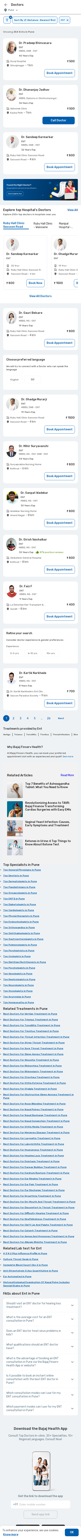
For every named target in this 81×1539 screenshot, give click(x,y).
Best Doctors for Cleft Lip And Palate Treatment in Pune (38, 1224)
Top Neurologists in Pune (18, 985)
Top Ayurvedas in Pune (17, 996)
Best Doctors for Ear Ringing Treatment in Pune (32, 1178)
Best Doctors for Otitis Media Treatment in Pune (33, 1126)
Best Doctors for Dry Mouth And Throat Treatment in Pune (39, 1201)
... (42, 718)
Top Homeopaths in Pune (18, 1002)
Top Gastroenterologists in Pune (23, 939)
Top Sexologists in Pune (17, 973)
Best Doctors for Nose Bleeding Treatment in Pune (34, 1103)
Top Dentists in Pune (16, 875)
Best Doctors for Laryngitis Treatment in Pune (31, 1138)
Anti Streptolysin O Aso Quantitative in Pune (30, 1270)
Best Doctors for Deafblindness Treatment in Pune (34, 1219)
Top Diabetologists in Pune (19, 904)
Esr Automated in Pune (17, 1276)
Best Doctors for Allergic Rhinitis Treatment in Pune (35, 1242)
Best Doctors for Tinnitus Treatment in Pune (31, 1031)
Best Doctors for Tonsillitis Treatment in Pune (31, 1025)
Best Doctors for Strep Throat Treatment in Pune (34, 1042)
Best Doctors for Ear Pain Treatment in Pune (30, 1184)
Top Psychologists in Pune (19, 967)
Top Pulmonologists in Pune (20, 944)
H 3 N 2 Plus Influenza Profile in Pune (25, 1253)
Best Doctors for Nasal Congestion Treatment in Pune (36, 1121)
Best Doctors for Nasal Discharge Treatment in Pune (35, 1115)
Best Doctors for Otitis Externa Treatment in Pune (34, 1083)
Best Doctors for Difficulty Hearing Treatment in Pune (36, 1213)
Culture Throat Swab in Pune (20, 1259)
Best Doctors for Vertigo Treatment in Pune (30, 1013)
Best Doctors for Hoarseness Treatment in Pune (33, 1149)
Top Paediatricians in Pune (19, 887)
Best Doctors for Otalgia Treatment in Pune (30, 1088)
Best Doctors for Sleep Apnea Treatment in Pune (33, 1054)
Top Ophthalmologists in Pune (21, 933)
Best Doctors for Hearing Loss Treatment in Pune (33, 1155)
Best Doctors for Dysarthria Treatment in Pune (32, 1196)
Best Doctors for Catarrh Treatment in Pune (30, 1230)
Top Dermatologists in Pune (20, 881)
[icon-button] (6, 5)
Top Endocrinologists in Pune (21, 921)
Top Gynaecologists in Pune (20, 893)
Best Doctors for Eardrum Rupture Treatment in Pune (36, 1173)
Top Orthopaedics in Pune (19, 927)
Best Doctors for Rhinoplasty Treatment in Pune (33, 1071)
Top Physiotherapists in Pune (21, 916)
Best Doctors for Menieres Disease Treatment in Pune (36, 1132)
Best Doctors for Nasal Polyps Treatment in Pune (33, 1109)
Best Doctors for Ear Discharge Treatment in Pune (34, 1190)
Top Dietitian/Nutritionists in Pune (24, 962)
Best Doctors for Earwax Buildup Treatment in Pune (35, 1167)
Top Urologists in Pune (17, 956)
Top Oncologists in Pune (18, 991)
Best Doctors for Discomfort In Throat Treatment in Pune (39, 1207)
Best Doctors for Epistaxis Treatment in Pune (31, 1161)
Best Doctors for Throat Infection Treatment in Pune (36, 1036)
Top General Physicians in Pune (22, 869)
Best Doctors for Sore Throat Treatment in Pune (33, 1048)
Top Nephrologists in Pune (19, 979)
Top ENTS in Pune (14, 898)
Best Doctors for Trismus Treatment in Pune (30, 1019)
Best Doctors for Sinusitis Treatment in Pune (31, 1060)
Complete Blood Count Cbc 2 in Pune (25, 1265)
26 (49, 718)
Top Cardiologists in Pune (18, 910)
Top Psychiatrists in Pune (18, 950)
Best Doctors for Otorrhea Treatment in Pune (31, 1077)
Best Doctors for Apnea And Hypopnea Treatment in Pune (38, 1236)
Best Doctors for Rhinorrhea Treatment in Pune (32, 1065)
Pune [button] (11, 10)
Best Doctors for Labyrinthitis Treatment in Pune (33, 1144)
